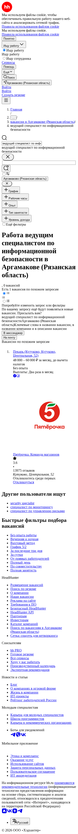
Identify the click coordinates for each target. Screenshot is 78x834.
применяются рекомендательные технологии (38, 785)
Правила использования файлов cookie (30, 34)
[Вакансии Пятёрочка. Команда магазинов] (43, 415)
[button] (6, 87)
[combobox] (22, 143)
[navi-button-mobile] (6, 100)
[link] (9, 77)
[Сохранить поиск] (6, 168)
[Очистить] (8, 157)
